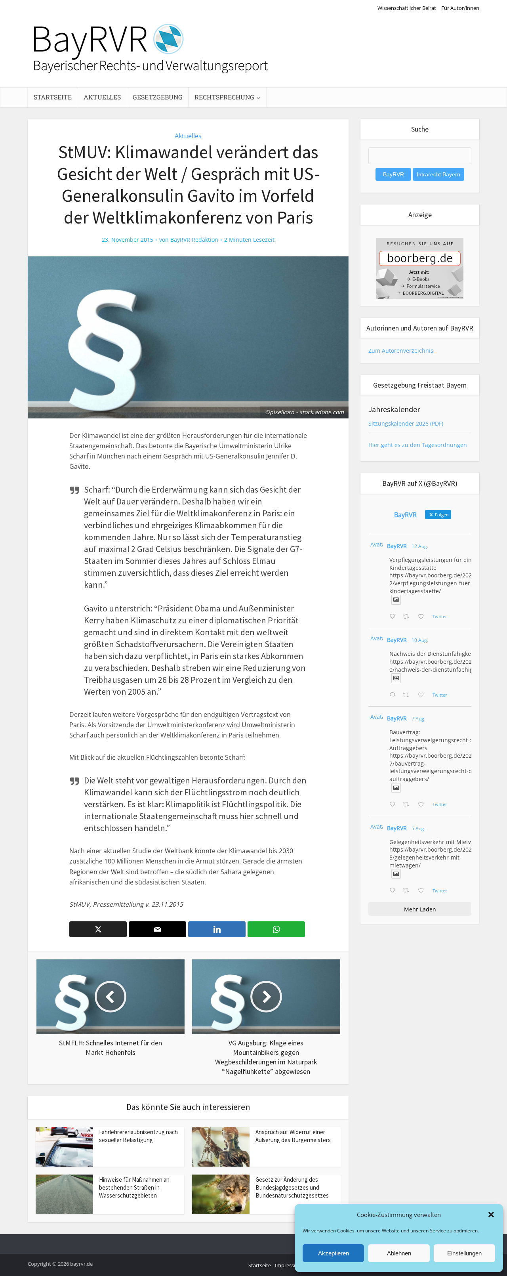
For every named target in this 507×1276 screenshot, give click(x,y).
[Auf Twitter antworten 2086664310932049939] (394, 695)
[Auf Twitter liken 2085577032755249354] (423, 805)
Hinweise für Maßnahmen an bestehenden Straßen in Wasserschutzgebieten (134, 1188)
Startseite (53, 97)
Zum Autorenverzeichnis (400, 350)
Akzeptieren (333, 1253)
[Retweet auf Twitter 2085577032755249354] (408, 805)
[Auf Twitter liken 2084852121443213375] (423, 891)
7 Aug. (418, 718)
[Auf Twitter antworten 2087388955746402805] (394, 617)
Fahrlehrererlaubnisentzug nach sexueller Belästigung (138, 1136)
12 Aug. (420, 546)
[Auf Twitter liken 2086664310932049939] (423, 695)
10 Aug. (420, 640)
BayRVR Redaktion (194, 239)
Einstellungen (464, 1253)
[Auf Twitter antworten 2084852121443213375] (394, 891)
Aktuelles (102, 97)
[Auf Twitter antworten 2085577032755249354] (394, 805)
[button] (491, 1215)
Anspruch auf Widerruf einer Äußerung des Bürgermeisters (293, 1136)
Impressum (288, 1265)
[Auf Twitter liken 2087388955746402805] (423, 617)
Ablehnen (399, 1253)
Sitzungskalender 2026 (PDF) (405, 423)
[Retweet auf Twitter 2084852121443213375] (408, 891)
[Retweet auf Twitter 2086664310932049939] (408, 695)
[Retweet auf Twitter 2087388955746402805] (408, 617)
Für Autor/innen (460, 7)
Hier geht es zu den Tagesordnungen (417, 445)
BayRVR (397, 546)
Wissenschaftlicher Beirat (406, 7)
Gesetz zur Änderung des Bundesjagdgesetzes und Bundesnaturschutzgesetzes (292, 1188)
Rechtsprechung (224, 97)
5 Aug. (418, 828)
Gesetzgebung (158, 97)
